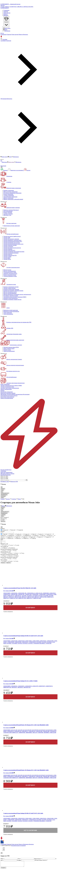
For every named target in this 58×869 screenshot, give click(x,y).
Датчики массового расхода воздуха (12, 247)
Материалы (7, 30)
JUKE (2, 490)
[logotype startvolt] (3, 37)
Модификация (4, 494)
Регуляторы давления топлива (10, 295)
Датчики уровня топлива (9, 288)
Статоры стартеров (8, 213)
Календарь (4, 162)
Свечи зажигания (7, 312)
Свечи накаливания (8, 314)
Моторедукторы (7, 269)
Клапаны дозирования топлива (10, 286)
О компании (6, 10)
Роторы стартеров (7, 212)
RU (1, 33)
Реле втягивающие (7, 211)
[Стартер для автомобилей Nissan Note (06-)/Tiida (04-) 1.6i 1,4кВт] (14, 585)
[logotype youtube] (3, 849)
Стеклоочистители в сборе (9, 272)
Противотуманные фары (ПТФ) (11, 347)
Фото (5, 29)
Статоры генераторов (8, 195)
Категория (3, 496)
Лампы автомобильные (9, 351)
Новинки (5, 170)
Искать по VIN (14, 481)
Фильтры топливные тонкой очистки (12, 299)
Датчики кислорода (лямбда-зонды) (12, 236)
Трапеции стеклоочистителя (10, 273)
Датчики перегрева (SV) (9, 250)
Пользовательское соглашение (18, 845)
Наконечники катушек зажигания (11, 225)
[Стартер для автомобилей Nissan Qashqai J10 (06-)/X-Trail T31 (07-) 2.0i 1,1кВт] (14, 633)
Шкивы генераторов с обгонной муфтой (13, 199)
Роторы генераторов (8, 194)
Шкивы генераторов (8, 198)
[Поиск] (27, 480)
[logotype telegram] (3, 850)
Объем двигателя (5, 493)
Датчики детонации (8, 246)
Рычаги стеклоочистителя (9, 274)
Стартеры (3, 514)
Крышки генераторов (8, 190)
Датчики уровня (7, 256)
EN (1, 160)
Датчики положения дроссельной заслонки (13, 251)
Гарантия (5, 11)
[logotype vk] (3, 848)
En (3, 33)
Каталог (28, 170)
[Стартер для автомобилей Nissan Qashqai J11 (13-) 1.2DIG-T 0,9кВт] (14, 678)
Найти (2, 497)
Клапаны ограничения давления (11, 289)
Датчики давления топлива (10, 245)
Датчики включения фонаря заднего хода (13, 244)
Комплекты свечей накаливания (11, 311)
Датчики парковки (7, 249)
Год (2, 491)
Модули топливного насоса (10, 292)
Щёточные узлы (7, 215)
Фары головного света (8, 348)
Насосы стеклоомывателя (9, 271)
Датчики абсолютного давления (11, 239)
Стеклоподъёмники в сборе (10, 276)
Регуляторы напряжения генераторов (12, 193)
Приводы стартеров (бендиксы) (11, 210)
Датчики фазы (6, 257)
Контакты (5, 15)
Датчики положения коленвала (10, 252)
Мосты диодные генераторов (10, 191)
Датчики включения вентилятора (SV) (12, 241)
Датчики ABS (6, 237)
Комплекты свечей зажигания (10, 310)
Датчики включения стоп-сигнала (11, 242)
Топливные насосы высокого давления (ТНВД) (14, 297)
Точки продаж (6, 12)
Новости (5, 14)
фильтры (3, 521)
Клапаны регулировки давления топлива (13, 290)
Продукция (3, 165)
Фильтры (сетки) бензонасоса (10, 298)
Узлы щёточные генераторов (10, 196)
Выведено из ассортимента (17, 170)
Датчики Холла (7, 259)
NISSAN (3, 488)
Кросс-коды (7, 28)
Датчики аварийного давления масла (12, 240)
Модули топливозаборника (9, 293)
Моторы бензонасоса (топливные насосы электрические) (17, 294)
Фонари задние (7, 349)
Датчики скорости (7, 254)
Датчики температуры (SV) (10, 255)
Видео (3, 505)
